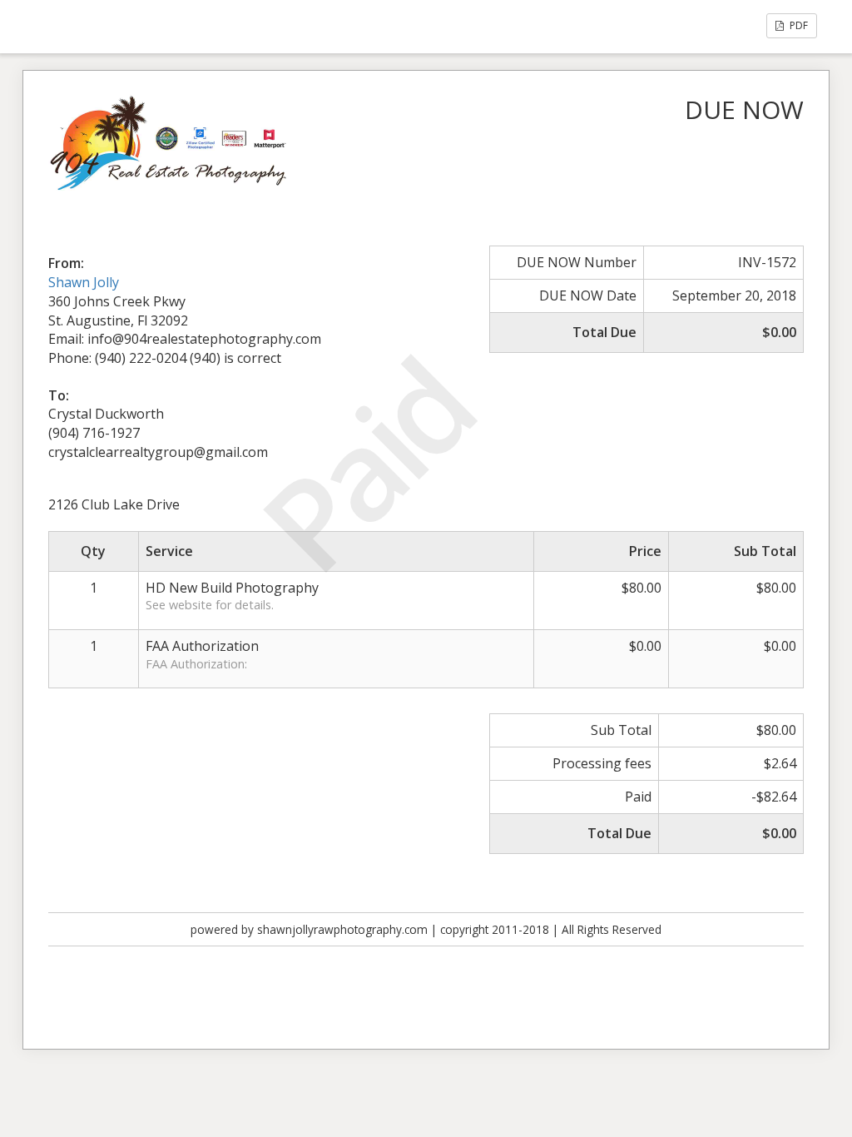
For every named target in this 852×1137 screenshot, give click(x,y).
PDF (797, 25)
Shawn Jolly (83, 282)
